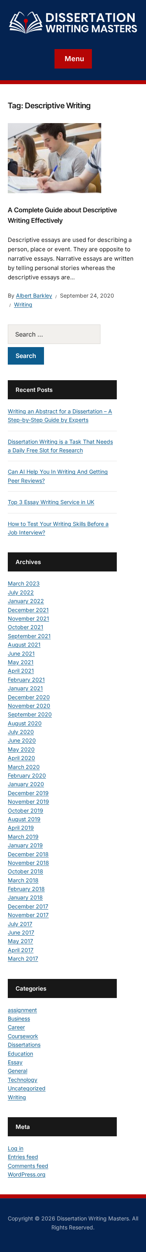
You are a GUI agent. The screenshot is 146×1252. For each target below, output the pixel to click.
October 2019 (25, 810)
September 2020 (30, 714)
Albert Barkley (34, 295)
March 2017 (23, 958)
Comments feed (28, 1165)
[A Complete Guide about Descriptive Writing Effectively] (54, 157)
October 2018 (25, 871)
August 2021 (24, 644)
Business (19, 1018)
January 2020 (26, 784)
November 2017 (28, 915)
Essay (15, 1062)
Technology (22, 1079)
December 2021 (28, 610)
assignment (22, 1010)
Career (16, 1027)
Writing (23, 304)
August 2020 (25, 723)
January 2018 (25, 897)
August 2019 (24, 819)
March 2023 (24, 583)
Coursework (23, 1036)
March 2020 (24, 767)
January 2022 (26, 601)
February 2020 (27, 775)
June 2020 (22, 740)
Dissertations (24, 1044)
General (17, 1070)
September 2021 (29, 636)
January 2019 (25, 845)
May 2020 (21, 749)
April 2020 (21, 758)
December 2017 (28, 906)
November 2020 (29, 705)
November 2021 (28, 618)
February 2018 (26, 888)
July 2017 (20, 923)
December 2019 (28, 793)
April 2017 (20, 950)
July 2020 (21, 731)
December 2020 (29, 697)
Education (20, 1053)
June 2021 (21, 653)
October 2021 (25, 627)
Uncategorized (27, 1088)
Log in (15, 1148)
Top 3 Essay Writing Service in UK (51, 502)
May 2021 (20, 662)
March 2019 (23, 836)
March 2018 (23, 880)
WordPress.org (27, 1174)
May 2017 (20, 941)
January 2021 (25, 688)
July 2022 (21, 592)
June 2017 (21, 932)
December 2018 (28, 854)
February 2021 (26, 679)
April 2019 (21, 827)
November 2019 (28, 801)
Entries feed (23, 1156)
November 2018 (28, 862)
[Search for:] (62, 334)
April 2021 (21, 670)
